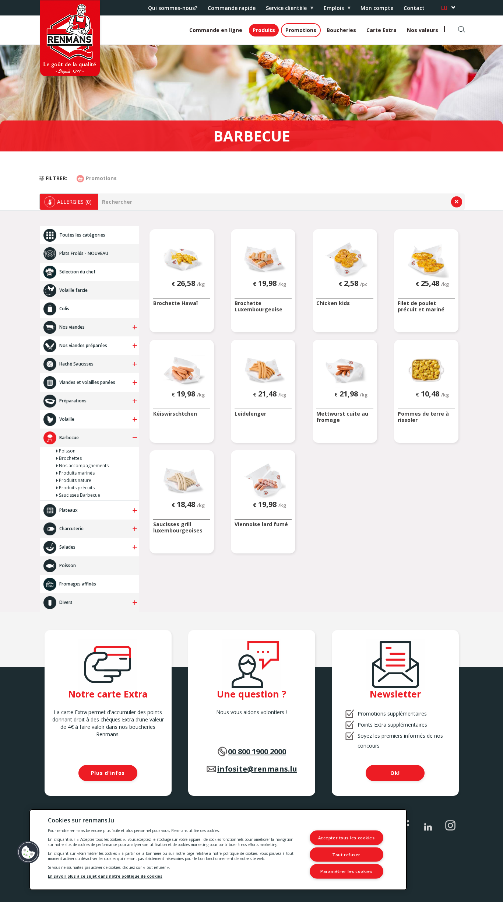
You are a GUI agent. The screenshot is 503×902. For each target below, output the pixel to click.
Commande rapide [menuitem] (232, 7)
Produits (264, 30)
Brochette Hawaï (175, 303)
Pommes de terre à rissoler (423, 417)
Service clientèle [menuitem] (284, 9)
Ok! (395, 772)
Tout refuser (346, 854)
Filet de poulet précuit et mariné (421, 306)
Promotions (300, 30)
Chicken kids (333, 303)
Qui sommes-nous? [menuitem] (172, 7)
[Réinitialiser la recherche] (456, 201)
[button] (69, 201)
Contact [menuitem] (414, 7)
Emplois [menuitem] (331, 9)
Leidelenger (250, 414)
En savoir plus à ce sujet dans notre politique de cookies (105, 876)
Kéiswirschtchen (175, 414)
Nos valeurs (422, 30)
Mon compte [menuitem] (376, 7)
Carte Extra (381, 30)
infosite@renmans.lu (257, 769)
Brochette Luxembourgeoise (258, 306)
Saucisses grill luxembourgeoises (178, 527)
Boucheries (341, 30)
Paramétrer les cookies (346, 871)
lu (444, 7)
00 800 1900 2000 (257, 751)
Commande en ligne (215, 30)
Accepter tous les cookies (346, 837)
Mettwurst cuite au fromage (342, 417)
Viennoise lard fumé (261, 524)
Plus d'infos (108, 772)
